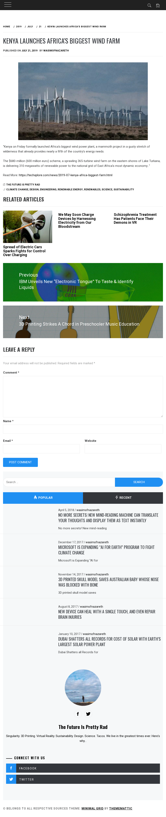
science (107, 189)
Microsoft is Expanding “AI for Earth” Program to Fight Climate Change (106, 550)
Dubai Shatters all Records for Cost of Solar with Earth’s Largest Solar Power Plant (109, 641)
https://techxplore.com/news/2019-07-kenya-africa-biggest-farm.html (65, 175)
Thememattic (120, 808)
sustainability (124, 189)
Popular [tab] (45, 498)
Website (90, 441)
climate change (17, 189)
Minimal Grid (93, 808)
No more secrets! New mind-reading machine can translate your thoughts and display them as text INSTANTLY (108, 517)
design (34, 189)
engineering (48, 189)
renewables (92, 189)
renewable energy (70, 189)
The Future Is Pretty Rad (23, 184)
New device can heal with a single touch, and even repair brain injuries (106, 614)
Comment (11, 372)
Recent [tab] (125, 498)
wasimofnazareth (56, 50)
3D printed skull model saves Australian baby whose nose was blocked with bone (108, 582)
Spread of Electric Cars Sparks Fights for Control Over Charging (24, 251)
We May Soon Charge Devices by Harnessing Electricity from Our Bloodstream (77, 220)
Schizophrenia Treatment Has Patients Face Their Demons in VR (135, 218)
